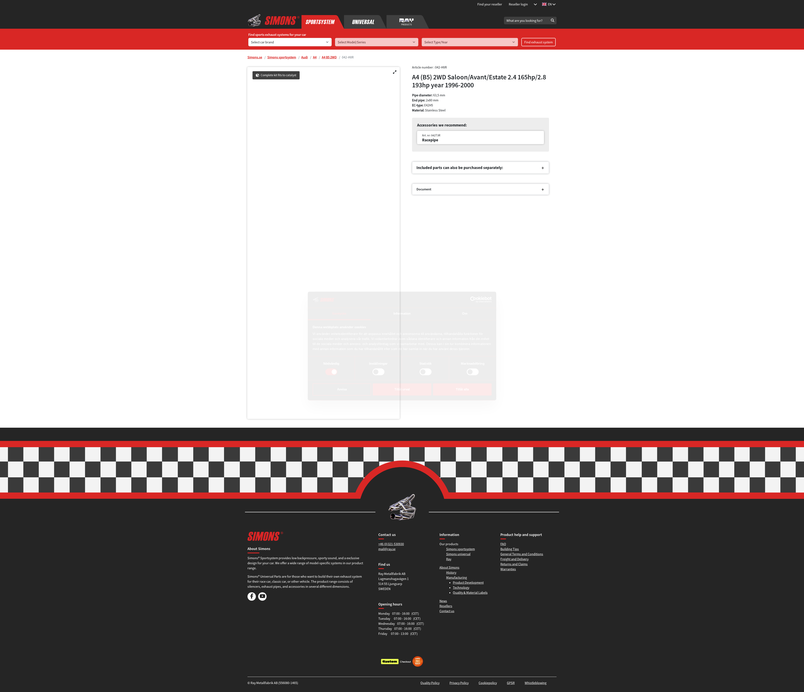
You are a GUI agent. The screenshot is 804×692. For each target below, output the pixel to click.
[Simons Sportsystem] (323, 20)
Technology (461, 587)
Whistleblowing (535, 683)
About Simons (449, 567)
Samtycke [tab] (339, 313)
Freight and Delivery (514, 559)
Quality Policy (429, 683)
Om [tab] (464, 313)
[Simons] (273, 20)
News (443, 601)
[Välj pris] (535, 4)
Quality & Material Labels (470, 592)
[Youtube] (262, 599)
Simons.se (254, 57)
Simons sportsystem (281, 57)
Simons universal (458, 554)
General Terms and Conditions (521, 554)
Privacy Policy (459, 683)
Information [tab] (402, 313)
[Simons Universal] (365, 20)
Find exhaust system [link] (538, 42)
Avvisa (342, 389)
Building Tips (509, 549)
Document (423, 189)
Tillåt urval (402, 389)
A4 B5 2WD (329, 57)
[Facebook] (251, 599)
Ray (448, 559)
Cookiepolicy (488, 683)
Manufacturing (456, 577)
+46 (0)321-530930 (391, 544)
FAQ (503, 544)
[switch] (378, 372)
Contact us (446, 611)
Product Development (468, 582)
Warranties (508, 569)
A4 (315, 57)
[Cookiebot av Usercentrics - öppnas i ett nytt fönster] (473, 300)
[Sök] (553, 20)
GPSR (511, 683)
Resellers (445, 606)
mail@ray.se (387, 549)
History (451, 572)
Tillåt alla (462, 389)
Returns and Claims (514, 564)
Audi (304, 57)
